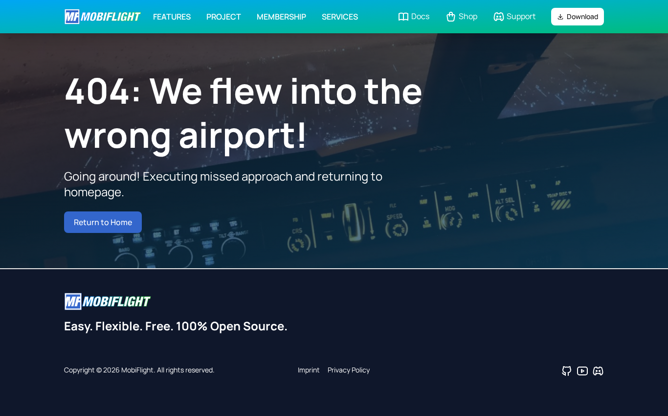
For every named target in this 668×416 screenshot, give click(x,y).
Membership (281, 16)
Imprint (309, 369)
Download (582, 16)
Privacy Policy (349, 369)
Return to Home (103, 222)
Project (223, 16)
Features (172, 16)
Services (340, 16)
